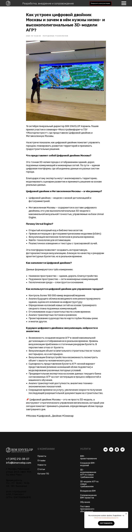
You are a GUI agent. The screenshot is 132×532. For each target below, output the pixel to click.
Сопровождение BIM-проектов (88, 496)
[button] (100, 3)
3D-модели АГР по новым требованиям (89, 484)
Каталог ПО (43, 473)
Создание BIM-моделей (87, 464)
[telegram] (105, 451)
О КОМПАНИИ (46, 448)
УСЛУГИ (85, 448)
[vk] (111, 451)
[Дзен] (117, 451)
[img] (124, 3)
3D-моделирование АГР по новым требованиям (88, 473)
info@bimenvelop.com (18, 462)
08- (24, 458)
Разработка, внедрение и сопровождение (48, 3)
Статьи (41, 469)
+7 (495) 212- (14, 458)
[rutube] (122, 451)
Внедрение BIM (88, 491)
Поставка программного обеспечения (87, 509)
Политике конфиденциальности (106, 518)
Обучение (85, 502)
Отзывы (41, 460)
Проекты (42, 456)
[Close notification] (126, 513)
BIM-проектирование (88, 457)
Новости (42, 465)
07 (27, 458)
